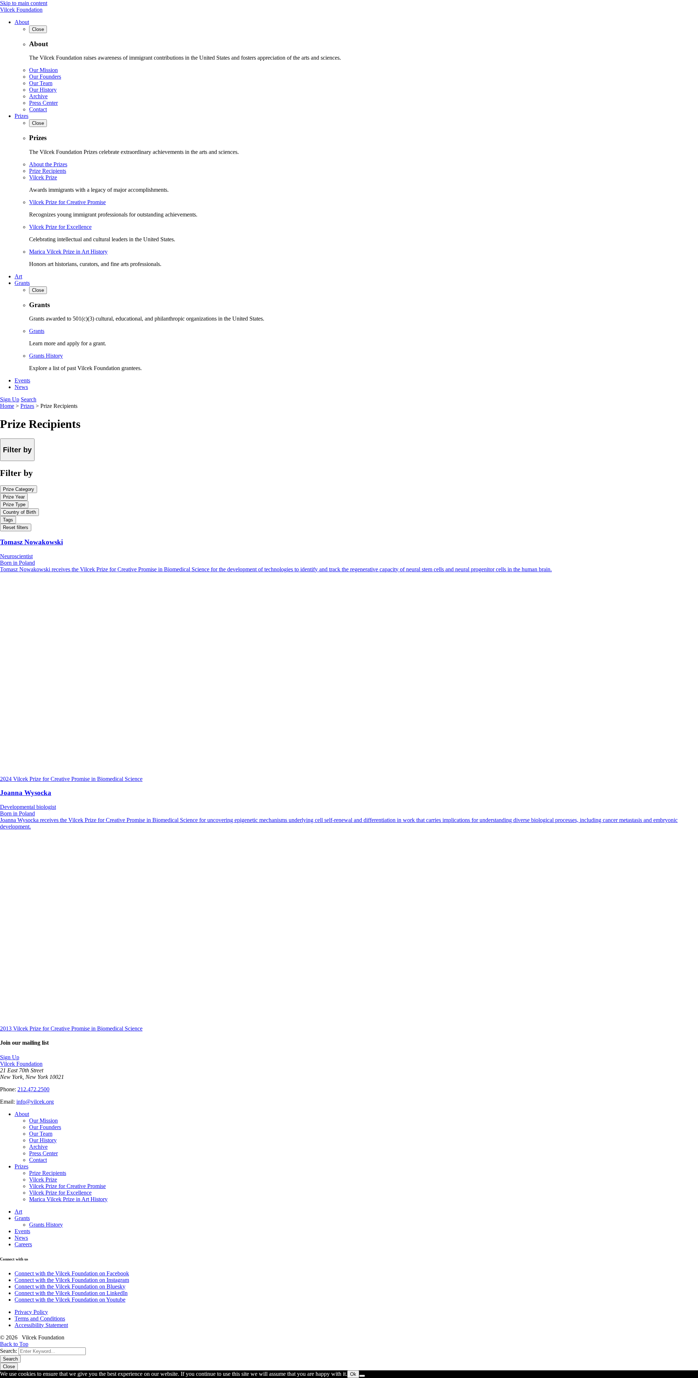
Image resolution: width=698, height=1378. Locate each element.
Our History (43, 90)
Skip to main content (23, 3)
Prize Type (14, 504)
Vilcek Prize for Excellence (60, 227)
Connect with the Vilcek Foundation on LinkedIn (71, 1293)
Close (9, 1366)
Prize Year (14, 497)
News (21, 387)
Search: (8, 1351)
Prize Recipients (47, 171)
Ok (353, 1374)
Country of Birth (19, 512)
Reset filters (15, 527)
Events (22, 380)
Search (28, 399)
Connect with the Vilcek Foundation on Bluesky (70, 1286)
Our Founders (45, 77)
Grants (22, 283)
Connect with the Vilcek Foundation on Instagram (72, 1280)
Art (18, 276)
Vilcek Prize (43, 177)
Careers (23, 1244)
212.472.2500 (33, 1089)
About (22, 22)
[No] (362, 1376)
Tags (8, 520)
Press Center (43, 103)
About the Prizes (48, 164)
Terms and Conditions (40, 1318)
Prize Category (18, 489)
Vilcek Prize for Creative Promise (67, 202)
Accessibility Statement (41, 1325)
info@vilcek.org (35, 1102)
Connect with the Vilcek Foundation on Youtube (70, 1299)
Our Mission (43, 70)
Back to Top (14, 1344)
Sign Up (9, 399)
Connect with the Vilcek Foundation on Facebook (72, 1273)
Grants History (46, 356)
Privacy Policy (31, 1312)
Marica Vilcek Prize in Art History (68, 252)
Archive (38, 96)
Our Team (40, 83)
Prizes (21, 116)
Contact (38, 109)
